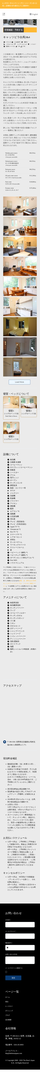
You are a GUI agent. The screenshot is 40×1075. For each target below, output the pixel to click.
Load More (19, 382)
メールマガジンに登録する (14, 968)
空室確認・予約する (13, 30)
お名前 (8, 920)
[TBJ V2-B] (3, 13)
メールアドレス (10, 931)
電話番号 (8, 943)
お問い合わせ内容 (11, 954)
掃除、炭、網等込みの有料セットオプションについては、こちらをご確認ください (19, 583)
